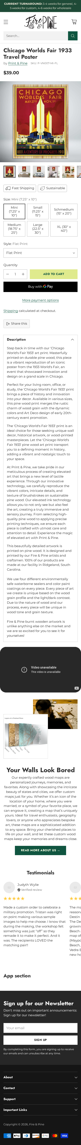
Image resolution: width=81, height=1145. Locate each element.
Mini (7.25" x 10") (14, 211)
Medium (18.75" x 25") (14, 229)
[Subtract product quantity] (7, 274)
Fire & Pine (36, 1124)
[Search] (73, 35)
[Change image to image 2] (24, 172)
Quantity (10, 265)
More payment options (40, 300)
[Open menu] (5, 21)
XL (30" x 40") (64, 229)
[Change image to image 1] (9, 172)
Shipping (10, 311)
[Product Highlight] (40, 669)
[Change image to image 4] (54, 172)
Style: (15, 244)
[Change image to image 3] (39, 172)
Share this (19, 324)
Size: (20, 199)
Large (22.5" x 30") (37, 229)
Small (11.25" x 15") (37, 211)
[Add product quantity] (23, 274)
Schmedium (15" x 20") (64, 211)
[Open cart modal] (74, 21)
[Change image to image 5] (68, 172)
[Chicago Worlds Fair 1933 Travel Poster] (40, 121)
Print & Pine (17, 63)
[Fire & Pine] (40, 21)
